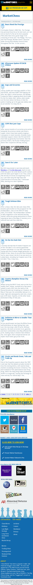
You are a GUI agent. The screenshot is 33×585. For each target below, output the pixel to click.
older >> (28, 394)
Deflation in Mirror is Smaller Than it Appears (18, 318)
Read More (28, 59)
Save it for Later (11, 163)
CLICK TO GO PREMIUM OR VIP (16, 411)
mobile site (14, 584)
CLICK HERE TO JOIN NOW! (13, 442)
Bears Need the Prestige (14, 24)
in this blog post (16, 170)
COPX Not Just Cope (13, 124)
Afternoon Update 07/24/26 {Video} (15, 64)
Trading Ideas (6, 548)
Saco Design (9, 583)
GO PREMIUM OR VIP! (18, 8)
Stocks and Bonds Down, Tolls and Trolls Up (18, 357)
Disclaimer (16, 529)
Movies (4, 546)
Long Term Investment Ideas (5, 536)
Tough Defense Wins (13, 201)
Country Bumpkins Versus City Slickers (16, 280)
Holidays (4, 526)
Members (4, 170)
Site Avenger (25, 583)
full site (20, 584)
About (15, 534)
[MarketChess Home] (12, 2)
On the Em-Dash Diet (13, 240)
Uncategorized (6, 551)
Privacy (15, 531)
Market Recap (6, 540)
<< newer (3, 394)
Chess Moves (6, 523)
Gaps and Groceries (12, 85)
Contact (15, 526)
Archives (16, 523)
